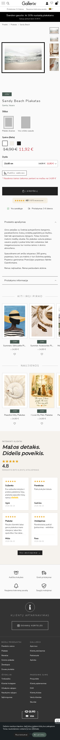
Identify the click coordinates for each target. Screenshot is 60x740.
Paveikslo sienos (8, 646)
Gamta (5, 105)
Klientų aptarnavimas (38, 683)
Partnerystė (34, 655)
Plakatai (4, 651)
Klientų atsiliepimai (37, 651)
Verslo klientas (36, 697)
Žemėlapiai (5, 665)
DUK (32, 688)
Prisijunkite (34, 679)
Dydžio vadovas (16, 173)
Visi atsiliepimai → (30, 553)
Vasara (12, 105)
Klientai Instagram (8, 683)
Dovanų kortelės (32, 625)
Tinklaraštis (5, 679)
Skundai (33, 702)
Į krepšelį (32, 191)
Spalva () (8, 137)
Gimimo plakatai (7, 660)
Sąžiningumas (6, 697)
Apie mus (33, 646)
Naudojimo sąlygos (9, 692)
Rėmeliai (4, 655)
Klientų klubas (35, 692)
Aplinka (33, 660)
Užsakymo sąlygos (8, 688)
